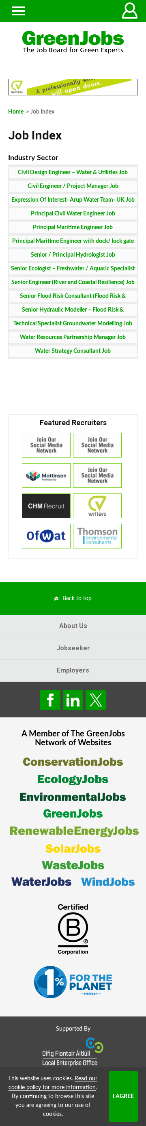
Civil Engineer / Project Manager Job (73, 186)
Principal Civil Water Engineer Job (73, 214)
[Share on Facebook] (50, 700)
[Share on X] (96, 700)
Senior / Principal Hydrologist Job (73, 255)
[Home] (73, 42)
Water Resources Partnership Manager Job (73, 337)
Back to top (77, 598)
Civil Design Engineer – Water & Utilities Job (73, 172)
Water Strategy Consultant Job (73, 351)
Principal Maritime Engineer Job (73, 227)
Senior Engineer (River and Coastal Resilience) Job (73, 282)
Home (16, 112)
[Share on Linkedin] (73, 700)
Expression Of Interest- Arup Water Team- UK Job (73, 200)
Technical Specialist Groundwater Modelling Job (72, 324)
